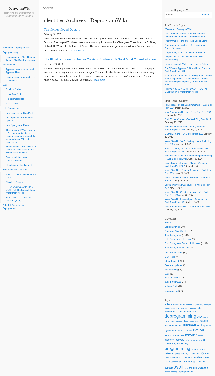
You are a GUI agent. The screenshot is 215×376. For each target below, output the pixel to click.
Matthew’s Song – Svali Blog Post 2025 (184, 134)
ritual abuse (189, 357)
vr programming (185, 371)
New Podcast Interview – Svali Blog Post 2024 (187, 207)
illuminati (189, 325)
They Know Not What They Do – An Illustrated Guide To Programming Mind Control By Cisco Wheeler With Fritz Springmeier (20, 136)
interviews (179, 335)
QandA (205, 353)
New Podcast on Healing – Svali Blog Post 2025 (188, 112)
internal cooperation (184, 330)
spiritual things (188, 361)
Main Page (170, 257)
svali (178, 367)
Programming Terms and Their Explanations (20, 78)
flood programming (191, 321)
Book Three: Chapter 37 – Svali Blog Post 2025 (188, 119)
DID (199, 316)
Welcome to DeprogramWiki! (16, 47)
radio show (169, 358)
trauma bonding (171, 372)
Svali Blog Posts (14, 94)
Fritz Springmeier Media (17, 125)
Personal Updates (173, 265)
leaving (191, 335)
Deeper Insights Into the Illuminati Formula (17, 159)
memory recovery (174, 339)
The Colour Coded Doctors (62, 29)
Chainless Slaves (14, 182)
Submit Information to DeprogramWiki (13, 207)
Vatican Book (12, 103)
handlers (204, 321)
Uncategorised (172, 291)
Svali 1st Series (13, 89)
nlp (204, 340)
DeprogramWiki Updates (176, 231)
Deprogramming (10, 52)
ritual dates (203, 357)
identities (176, 325)
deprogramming (180, 316)
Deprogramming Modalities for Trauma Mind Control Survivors (21, 58)
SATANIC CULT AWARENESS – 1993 (21, 176)
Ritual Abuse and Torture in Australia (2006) (19, 199)
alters (169, 304)
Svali (5, 85)
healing (168, 325)
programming (177, 348)
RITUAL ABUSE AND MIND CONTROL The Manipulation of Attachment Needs (21, 190)
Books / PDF (171, 223)
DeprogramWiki (19, 8)
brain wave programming (186, 308)
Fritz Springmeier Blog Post (19, 113)
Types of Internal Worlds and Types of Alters (20, 71)
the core (193, 368)
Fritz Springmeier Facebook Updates (19, 119)
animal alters (179, 304)
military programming (193, 340)
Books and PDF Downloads (16, 170)
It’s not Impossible (15, 99)
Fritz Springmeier (11, 108)
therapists (203, 367)
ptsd (198, 353)
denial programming (187, 311)
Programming (9, 65)
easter (167, 321)
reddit (177, 357)
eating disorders (177, 321)
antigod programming (194, 305)
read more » (77, 50)
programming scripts (185, 353)
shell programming (172, 362)
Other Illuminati (172, 261)
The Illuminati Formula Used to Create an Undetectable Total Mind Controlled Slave (21, 150)
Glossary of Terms (174, 253)
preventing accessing (176, 343)
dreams (205, 317)
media (200, 336)
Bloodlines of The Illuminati (19, 165)
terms (186, 368)
